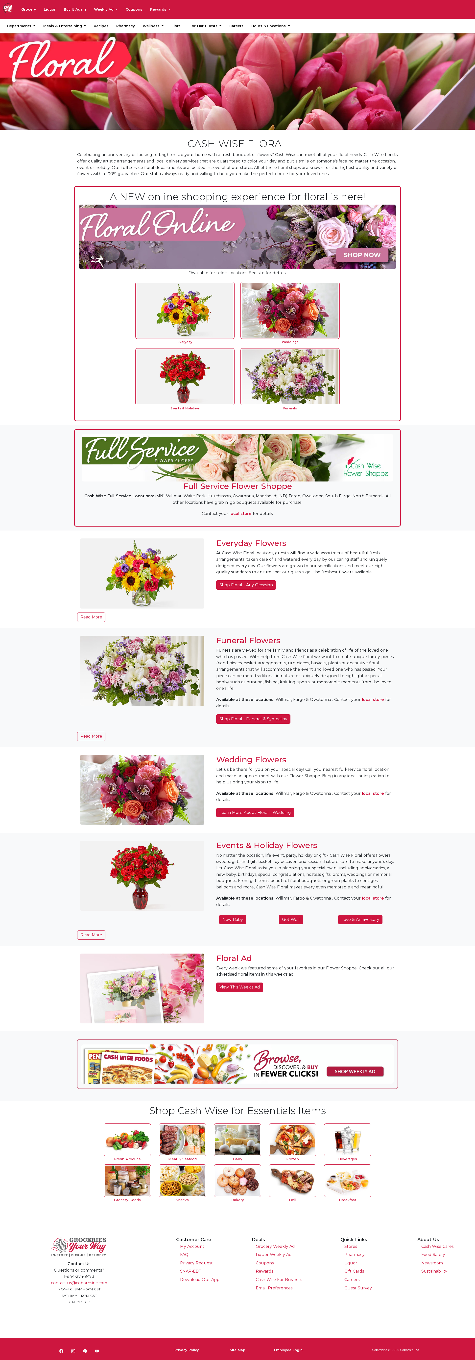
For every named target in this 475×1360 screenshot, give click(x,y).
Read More (91, 617)
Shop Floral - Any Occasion (246, 585)
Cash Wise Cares (437, 1246)
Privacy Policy (186, 1350)
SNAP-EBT (190, 1271)
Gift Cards (354, 1271)
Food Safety (433, 1254)
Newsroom (432, 1263)
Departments (19, 26)
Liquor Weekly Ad (274, 1254)
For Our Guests (204, 26)
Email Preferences (274, 1288)
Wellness (152, 26)
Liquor (50, 9)
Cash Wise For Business (279, 1279)
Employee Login (288, 1350)
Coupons (134, 9)
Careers (236, 26)
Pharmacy (125, 26)
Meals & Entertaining (63, 26)
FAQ (184, 1254)
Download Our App (199, 1279)
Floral (176, 26)
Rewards (158, 9)
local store (241, 513)
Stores (350, 1246)
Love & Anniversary (360, 919)
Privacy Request (196, 1263)
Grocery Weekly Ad (275, 1246)
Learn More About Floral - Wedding (255, 812)
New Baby (232, 919)
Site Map (237, 1350)
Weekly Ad (104, 9)
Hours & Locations (269, 26)
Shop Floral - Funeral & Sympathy (253, 719)
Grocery (28, 9)
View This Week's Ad (239, 987)
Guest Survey (358, 1288)
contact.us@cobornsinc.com (79, 1282)
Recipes (101, 26)
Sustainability (434, 1271)
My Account (192, 1246)
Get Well (291, 919)
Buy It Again (75, 9)
